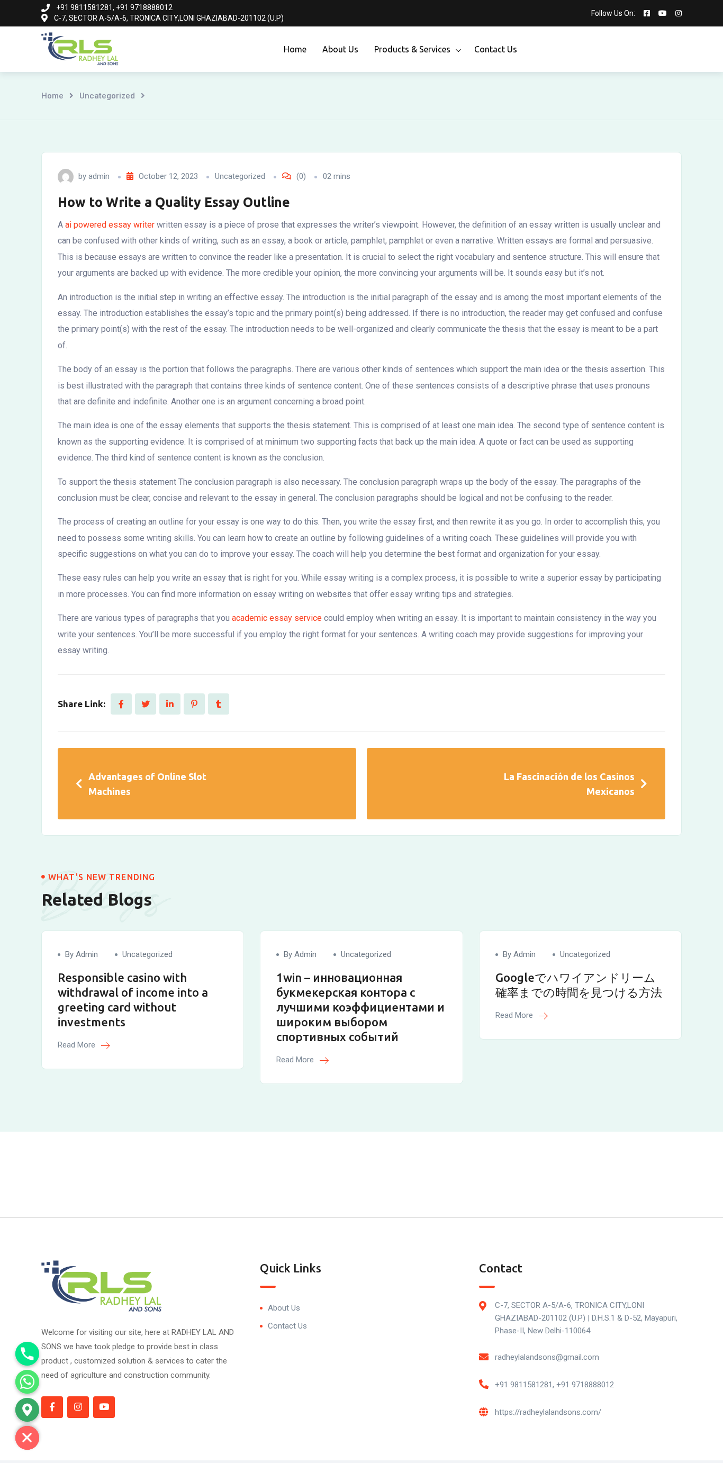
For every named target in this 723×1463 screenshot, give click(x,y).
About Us (340, 49)
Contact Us (495, 49)
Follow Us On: (613, 13)
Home (295, 49)
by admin (81, 954)
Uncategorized (107, 96)
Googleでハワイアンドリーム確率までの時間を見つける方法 (578, 985)
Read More (77, 1045)
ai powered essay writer (110, 225)
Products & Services (412, 49)
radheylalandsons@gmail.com (547, 1357)
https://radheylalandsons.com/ (548, 1412)
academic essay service (277, 618)
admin (99, 176)
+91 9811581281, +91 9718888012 (554, 1384)
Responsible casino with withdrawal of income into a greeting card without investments (133, 999)
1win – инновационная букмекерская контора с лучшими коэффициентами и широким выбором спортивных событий (360, 1007)
